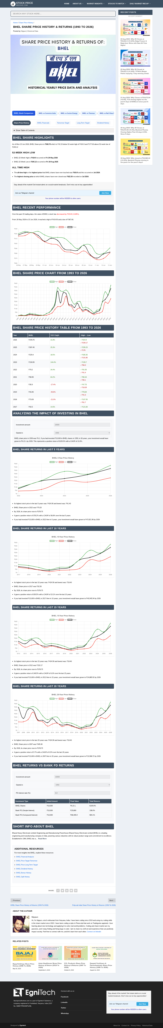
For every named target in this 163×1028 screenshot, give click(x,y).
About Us (77, 4)
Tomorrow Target (63, 123)
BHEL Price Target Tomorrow (26, 861)
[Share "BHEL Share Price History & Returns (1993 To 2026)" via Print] (76, 890)
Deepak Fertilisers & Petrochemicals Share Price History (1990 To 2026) (101, 965)
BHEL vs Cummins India (47, 113)
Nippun (23, 31)
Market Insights (94, 4)
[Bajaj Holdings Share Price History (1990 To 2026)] (24, 953)
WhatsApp (65, 1013)
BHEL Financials (43, 123)
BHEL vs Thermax (88, 113)
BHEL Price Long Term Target (27, 865)
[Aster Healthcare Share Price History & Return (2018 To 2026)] (50, 953)
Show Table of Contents (25, 130)
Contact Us (125, 1025)
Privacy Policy (136, 1025)
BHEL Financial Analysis (25, 857)
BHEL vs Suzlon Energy (69, 113)
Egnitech (23, 1025)
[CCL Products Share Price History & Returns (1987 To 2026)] (76, 953)
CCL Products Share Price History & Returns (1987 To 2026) (75, 965)
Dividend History (103, 123)
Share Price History (26, 23)
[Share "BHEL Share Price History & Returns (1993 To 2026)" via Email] (71, 890)
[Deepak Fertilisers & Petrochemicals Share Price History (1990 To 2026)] (101, 953)
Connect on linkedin (94, 932)
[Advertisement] (63, 102)
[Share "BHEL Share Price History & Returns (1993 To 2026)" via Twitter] (62, 890)
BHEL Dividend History (24, 869)
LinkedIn (64, 1002)
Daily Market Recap (139, 4)
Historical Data (32, 31)
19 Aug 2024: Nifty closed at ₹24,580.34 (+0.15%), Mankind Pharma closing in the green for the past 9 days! (135, 160)
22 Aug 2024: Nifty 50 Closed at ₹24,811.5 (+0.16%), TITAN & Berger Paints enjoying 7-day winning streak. (135, 71)
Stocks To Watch (116, 4)
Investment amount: (23, 425)
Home (66, 4)
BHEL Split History (23, 877)
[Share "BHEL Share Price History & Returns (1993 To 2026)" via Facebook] (58, 890)
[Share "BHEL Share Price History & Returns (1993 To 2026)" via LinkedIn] (67, 890)
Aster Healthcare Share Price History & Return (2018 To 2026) (50, 965)
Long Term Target (83, 123)
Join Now (105, 193)
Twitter (63, 1008)
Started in (19, 433)
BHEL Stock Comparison (23, 113)
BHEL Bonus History (23, 873)
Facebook (64, 997)
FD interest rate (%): (23, 793)
